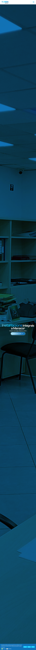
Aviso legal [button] (3, 647)
